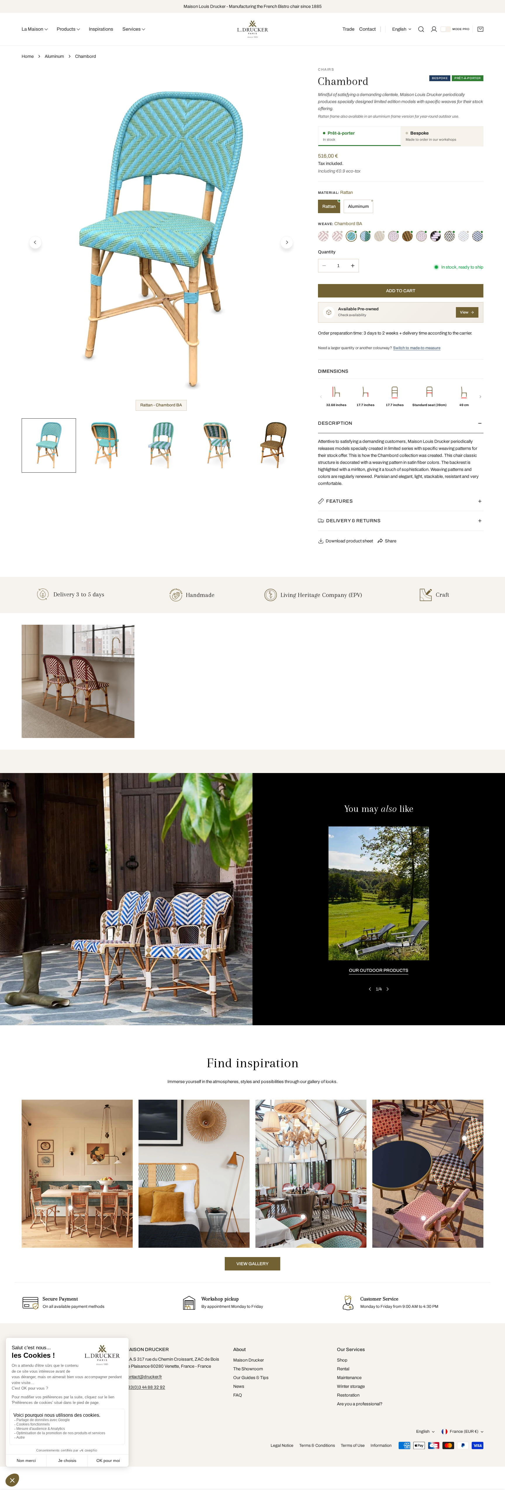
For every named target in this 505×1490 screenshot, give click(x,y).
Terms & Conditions (317, 1445)
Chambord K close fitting (407, 236)
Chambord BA (351, 236)
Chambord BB (365, 236)
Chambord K (379, 236)
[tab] (359, 136)
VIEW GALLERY (252, 1263)
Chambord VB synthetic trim (477, 236)
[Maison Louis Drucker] (252, 29)
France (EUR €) (464, 1431)
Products (66, 29)
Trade (348, 29)
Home (28, 56)
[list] (161, 242)
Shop (342, 1360)
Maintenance (349, 1377)
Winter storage (351, 1386)
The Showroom (248, 1369)
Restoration (348, 1395)
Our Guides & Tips (251, 1377)
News (238, 1386)
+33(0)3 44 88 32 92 (145, 1387)
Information (381, 1445)
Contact (367, 29)
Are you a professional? (360, 1404)
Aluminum (54, 56)
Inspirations (101, 29)
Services (131, 29)
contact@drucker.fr (143, 1376)
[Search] (421, 29)
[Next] (286, 242)
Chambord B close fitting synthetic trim (337, 236)
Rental (343, 1369)
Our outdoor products (378, 970)
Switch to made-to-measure (416, 348)
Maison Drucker (248, 1360)
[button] (480, 29)
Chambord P (393, 236)
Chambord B (323, 236)
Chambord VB (463, 236)
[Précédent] (321, 397)
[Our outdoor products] (378, 893)
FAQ (237, 1395)
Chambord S (435, 236)
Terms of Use (353, 1445)
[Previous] (35, 242)
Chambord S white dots (449, 236)
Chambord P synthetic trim (421, 236)
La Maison (32, 29)
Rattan (329, 206)
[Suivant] (480, 397)
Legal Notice (282, 1445)
